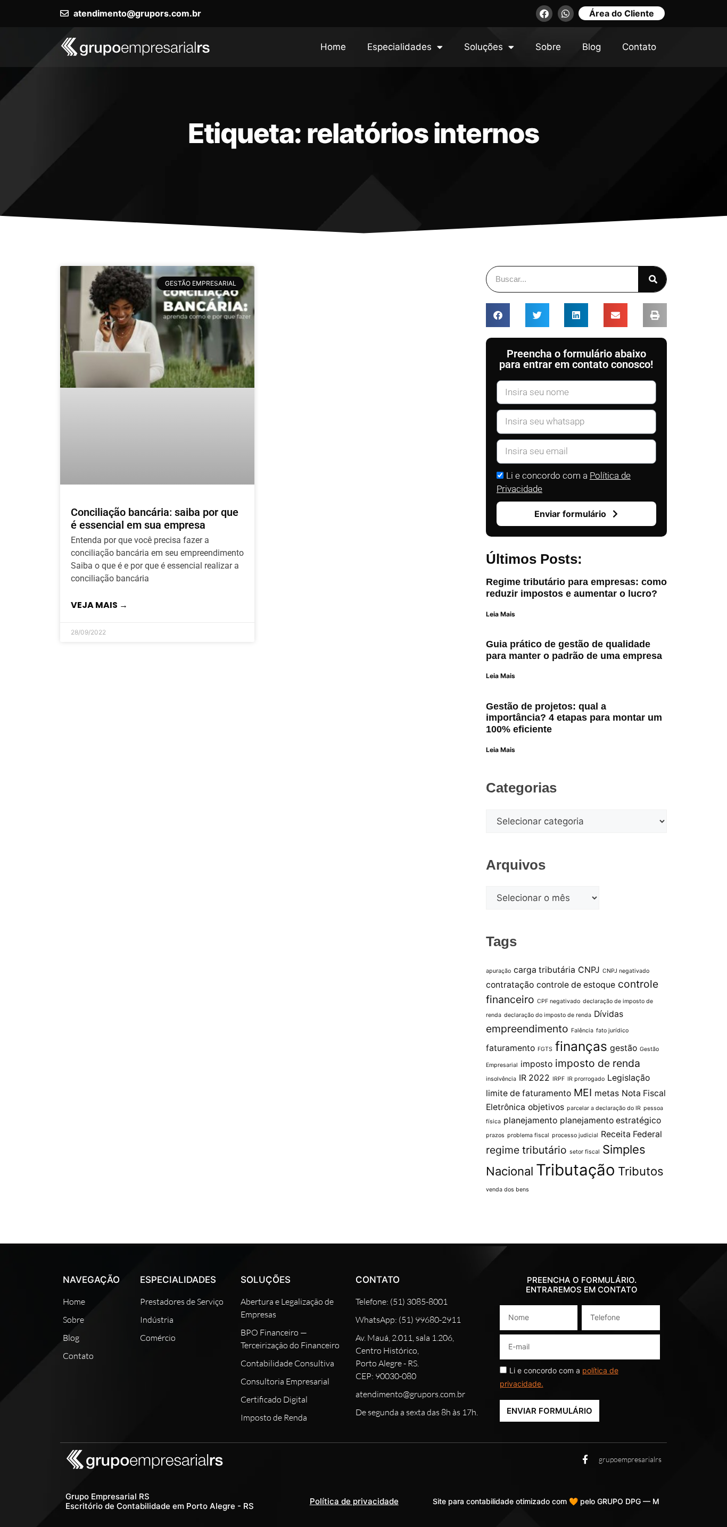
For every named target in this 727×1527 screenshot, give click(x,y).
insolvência (501, 1078)
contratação (510, 985)
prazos (495, 1135)
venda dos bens (507, 1189)
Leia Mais (500, 614)
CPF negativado (558, 1001)
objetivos (546, 1107)
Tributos (641, 1171)
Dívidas (608, 1014)
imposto (536, 1064)
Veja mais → (99, 605)
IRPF (558, 1078)
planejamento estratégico (610, 1120)
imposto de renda (597, 1063)
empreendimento (527, 1028)
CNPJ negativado (625, 970)
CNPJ (589, 970)
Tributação (575, 1170)
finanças (581, 1046)
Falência (582, 1030)
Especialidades (399, 46)
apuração (498, 970)
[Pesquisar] (652, 279)
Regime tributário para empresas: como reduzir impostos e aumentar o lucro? (576, 588)
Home (333, 46)
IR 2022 (534, 1078)
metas (606, 1093)
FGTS (545, 1049)
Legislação (628, 1078)
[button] (498, 315)
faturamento (510, 1048)
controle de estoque (575, 985)
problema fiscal (528, 1135)
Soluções (483, 46)
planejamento (530, 1120)
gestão (623, 1048)
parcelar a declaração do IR (604, 1108)
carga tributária (544, 970)
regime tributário (526, 1150)
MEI (583, 1092)
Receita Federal (631, 1134)
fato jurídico (612, 1030)
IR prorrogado (586, 1078)
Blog (591, 46)
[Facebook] (544, 13)
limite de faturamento (528, 1093)
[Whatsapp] (566, 13)
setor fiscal (584, 1151)
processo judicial (575, 1135)
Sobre (548, 46)
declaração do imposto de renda (547, 1015)
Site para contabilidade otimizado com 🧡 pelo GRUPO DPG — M (546, 1501)
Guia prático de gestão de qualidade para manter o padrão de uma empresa (574, 650)
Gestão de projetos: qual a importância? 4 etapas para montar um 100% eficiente (574, 718)
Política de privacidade (354, 1501)
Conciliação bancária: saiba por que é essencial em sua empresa (154, 518)
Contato (639, 46)
